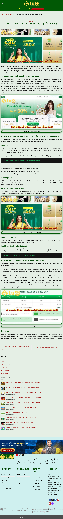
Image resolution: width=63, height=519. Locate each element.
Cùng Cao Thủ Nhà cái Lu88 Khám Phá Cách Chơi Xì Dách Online (23, 402)
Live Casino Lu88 (5, 364)
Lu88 (17, 459)
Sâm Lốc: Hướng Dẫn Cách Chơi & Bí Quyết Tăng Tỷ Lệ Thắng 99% (23, 392)
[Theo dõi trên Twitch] (52, 503)
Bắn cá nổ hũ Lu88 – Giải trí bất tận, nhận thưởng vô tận (21, 407)
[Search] (61, 3)
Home (2, 14)
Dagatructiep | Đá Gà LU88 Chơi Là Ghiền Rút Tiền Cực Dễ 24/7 (23, 382)
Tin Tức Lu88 (8, 14)
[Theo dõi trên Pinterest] (58, 500)
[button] (2, 3)
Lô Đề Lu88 (4, 367)
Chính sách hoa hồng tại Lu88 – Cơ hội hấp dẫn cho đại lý (21, 417)
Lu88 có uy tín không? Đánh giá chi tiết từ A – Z (46, 347)
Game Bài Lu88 (5, 361)
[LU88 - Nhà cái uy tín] (32, 3)
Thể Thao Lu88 (5, 370)
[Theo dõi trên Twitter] (55, 500)
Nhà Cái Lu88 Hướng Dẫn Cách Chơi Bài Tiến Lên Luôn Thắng (22, 387)
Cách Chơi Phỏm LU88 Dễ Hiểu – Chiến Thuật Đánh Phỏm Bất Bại (23, 397)
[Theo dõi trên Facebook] (50, 500)
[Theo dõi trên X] (52, 500)
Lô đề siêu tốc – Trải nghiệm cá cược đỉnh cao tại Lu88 (20, 422)
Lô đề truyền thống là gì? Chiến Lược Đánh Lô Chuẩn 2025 (21, 427)
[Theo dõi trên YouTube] (50, 503)
